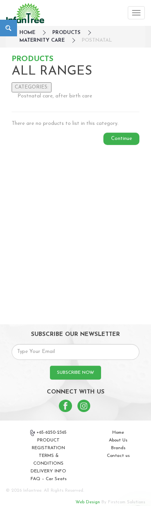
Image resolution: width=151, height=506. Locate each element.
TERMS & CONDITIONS (48, 459)
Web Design (88, 502)
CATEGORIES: (31, 87)
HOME (27, 32)
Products (66, 32)
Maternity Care (42, 40)
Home (118, 432)
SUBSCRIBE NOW (75, 372)
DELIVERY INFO (48, 471)
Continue (121, 138)
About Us (118, 440)
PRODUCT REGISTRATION (48, 444)
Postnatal (97, 40)
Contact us (118, 455)
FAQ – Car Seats (49, 479)
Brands (118, 448)
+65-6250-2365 (51, 432)
